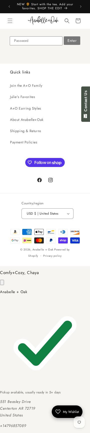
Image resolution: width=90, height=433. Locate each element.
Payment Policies (24, 142)
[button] (10, 20)
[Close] (2, 282)
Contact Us (86, 102)
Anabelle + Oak (43, 249)
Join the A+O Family (26, 85)
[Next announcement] (80, 6)
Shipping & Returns (25, 130)
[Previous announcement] (9, 6)
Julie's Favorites (22, 96)
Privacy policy (52, 256)
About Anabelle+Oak (27, 119)
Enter (72, 40)
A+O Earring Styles (25, 108)
